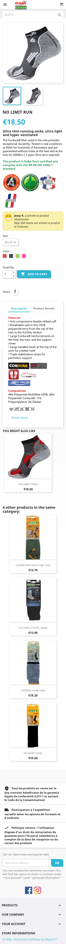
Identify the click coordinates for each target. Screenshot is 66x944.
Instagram (37, 890)
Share (15, 291)
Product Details (44, 308)
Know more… (20, 418)
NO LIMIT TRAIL (28, 484)
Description (19, 308)
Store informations (18, 933)
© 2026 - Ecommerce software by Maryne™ (30, 939)
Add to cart (34, 274)
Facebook (28, 890)
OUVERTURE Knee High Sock (33, 565)
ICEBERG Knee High (33, 690)
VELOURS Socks (33, 753)
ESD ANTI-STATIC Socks (33, 627)
